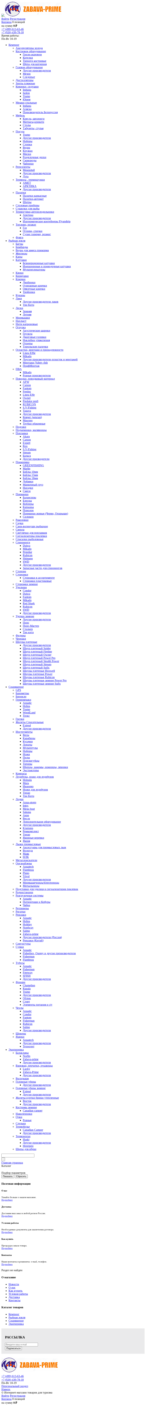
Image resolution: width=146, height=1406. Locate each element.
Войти (5, 18)
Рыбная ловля (17, 1317)
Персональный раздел (14, 1386)
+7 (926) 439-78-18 (12, 32)
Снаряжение (16, 1320)
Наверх (5, 1389)
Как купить (15, 1290)
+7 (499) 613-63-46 (12, 29)
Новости (14, 1284)
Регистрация (17, 18)
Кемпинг (14, 1314)
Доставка (14, 1297)
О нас (12, 1287)
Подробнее (7, 1200)
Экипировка (16, 1323)
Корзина (6, 22)
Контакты (14, 1300)
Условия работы (18, 1293)
